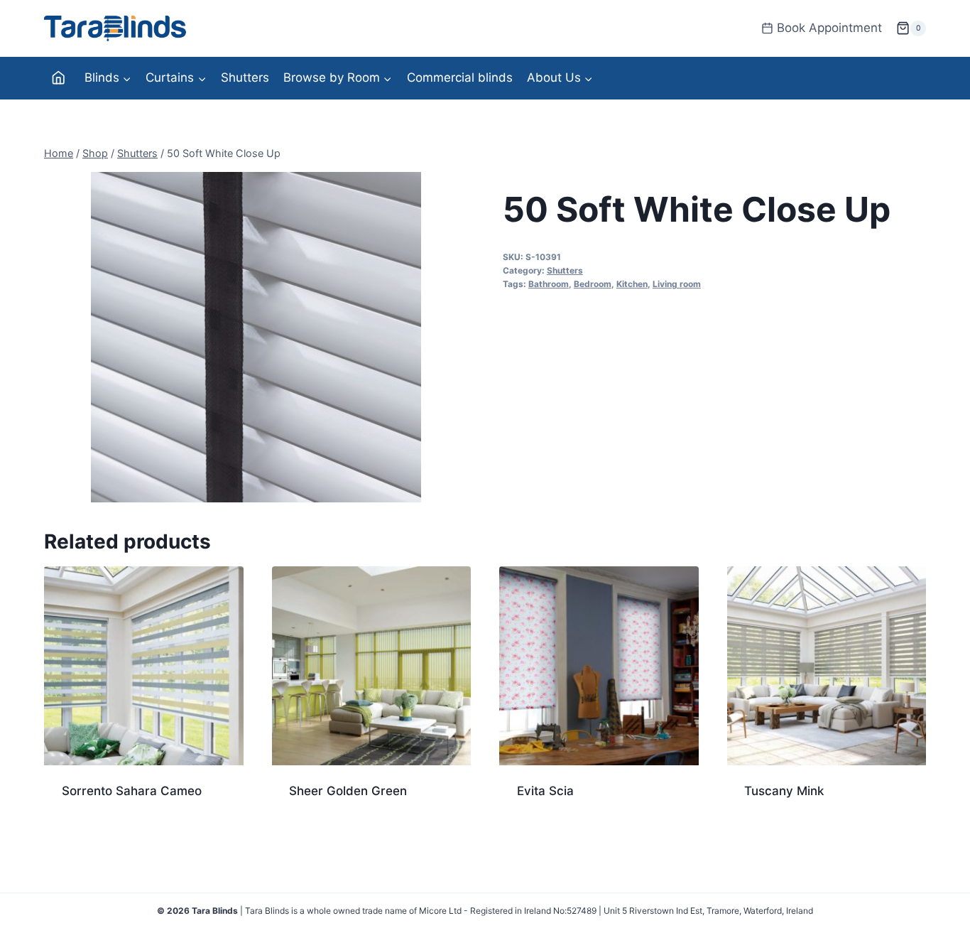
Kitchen (632, 284)
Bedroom (592, 284)
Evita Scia (545, 791)
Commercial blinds (460, 77)
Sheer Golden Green (348, 791)
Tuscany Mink (784, 791)
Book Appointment (829, 28)
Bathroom (548, 284)
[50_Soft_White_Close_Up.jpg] (256, 337)
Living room (677, 284)
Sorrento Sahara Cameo (132, 791)
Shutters (245, 77)
